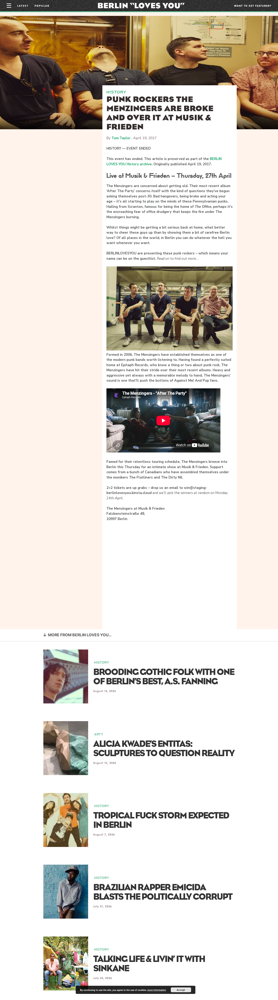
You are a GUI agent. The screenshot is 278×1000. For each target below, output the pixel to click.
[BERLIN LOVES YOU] (141, 5)
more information (156, 989)
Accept (181, 990)
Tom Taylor (121, 138)
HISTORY (116, 92)
